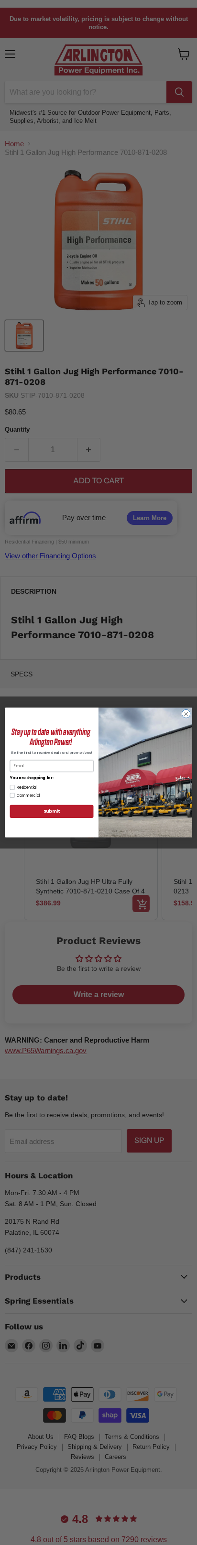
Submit (52, 811)
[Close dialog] (186, 713)
